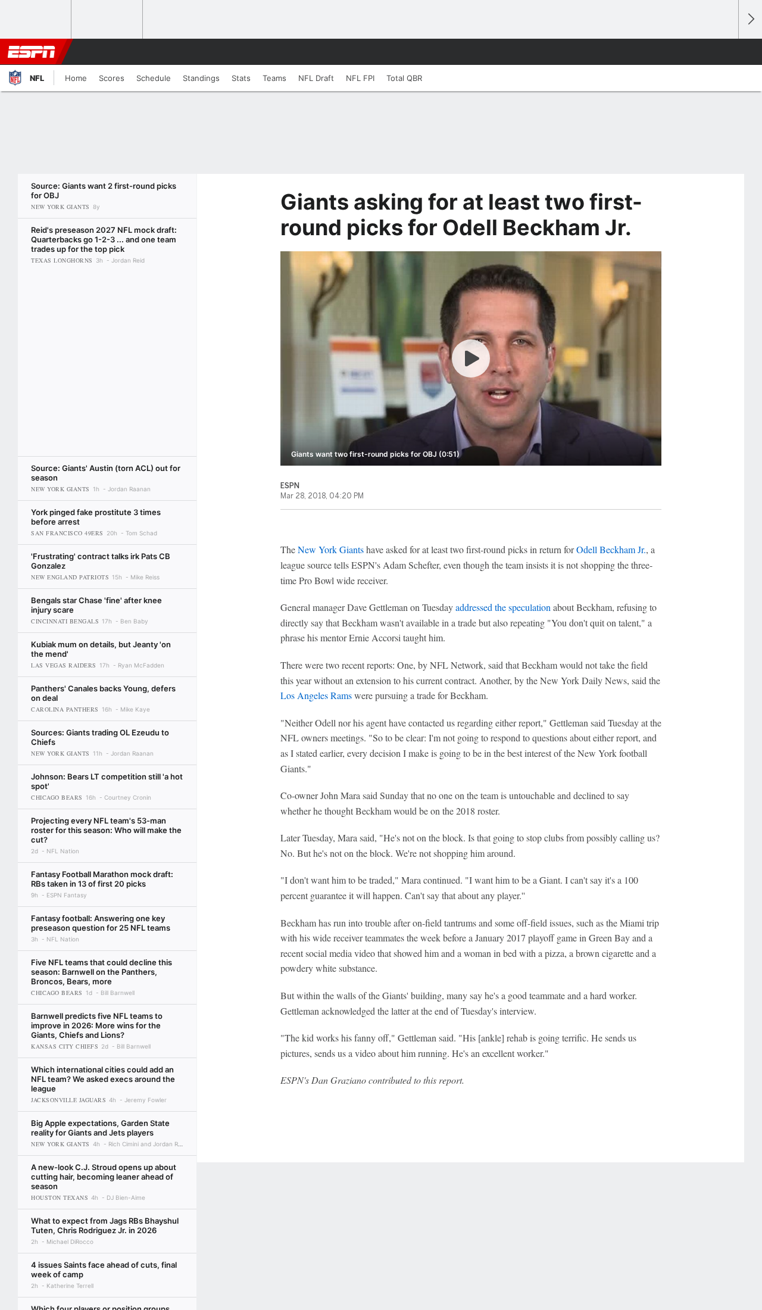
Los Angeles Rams (316, 695)
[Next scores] (750, 19)
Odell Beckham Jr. (611, 549)
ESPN (31, 52)
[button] (724, 52)
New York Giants (331, 549)
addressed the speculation (503, 607)
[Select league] (36, 20)
